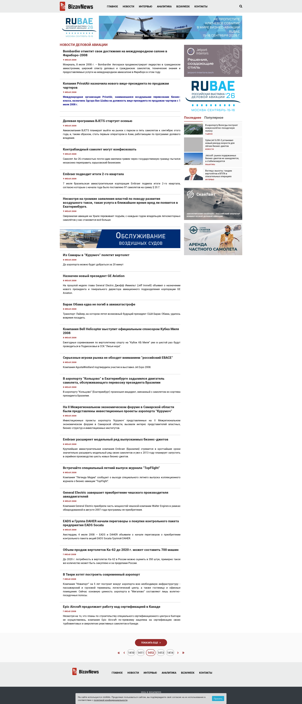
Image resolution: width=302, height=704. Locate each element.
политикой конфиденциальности (110, 699)
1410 (131, 652)
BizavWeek (183, 6)
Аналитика (164, 6)
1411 (140, 652)
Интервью (145, 6)
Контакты (200, 6)
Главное (112, 6)
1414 (170, 652)
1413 (161, 652)
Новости (128, 6)
